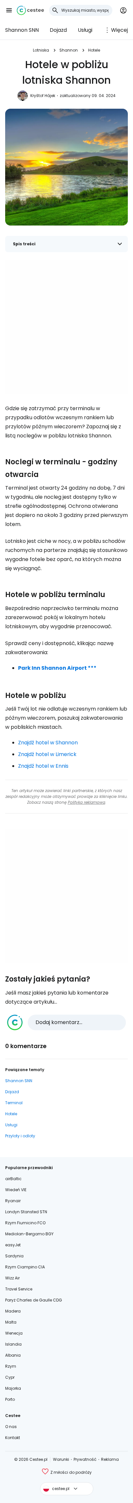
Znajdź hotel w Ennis (43, 766)
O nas (11, 1426)
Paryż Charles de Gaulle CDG (33, 1300)
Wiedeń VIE (15, 1189)
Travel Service (18, 1289)
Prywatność (85, 1459)
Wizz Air (12, 1278)
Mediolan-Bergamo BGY (29, 1234)
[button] (9, 10)
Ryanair (13, 1201)
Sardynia (14, 1256)
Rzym (10, 1366)
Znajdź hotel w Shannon (48, 742)
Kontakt (12, 1437)
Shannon (68, 50)
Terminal (14, 1103)
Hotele (94, 50)
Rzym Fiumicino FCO (25, 1223)
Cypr (10, 1377)
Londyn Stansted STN (26, 1212)
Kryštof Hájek (42, 95)
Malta (10, 1322)
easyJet (13, 1245)
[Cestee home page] (30, 10)
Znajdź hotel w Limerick (47, 754)
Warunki (61, 1459)
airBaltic (13, 1178)
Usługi (85, 30)
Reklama (110, 1459)
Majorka (13, 1388)
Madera (13, 1311)
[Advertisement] (66, 327)
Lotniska (41, 50)
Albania (13, 1355)
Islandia (13, 1344)
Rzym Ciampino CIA (25, 1267)
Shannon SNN (22, 30)
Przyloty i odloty (20, 1136)
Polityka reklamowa (86, 802)
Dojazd (58, 30)
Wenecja (14, 1333)
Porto (10, 1399)
